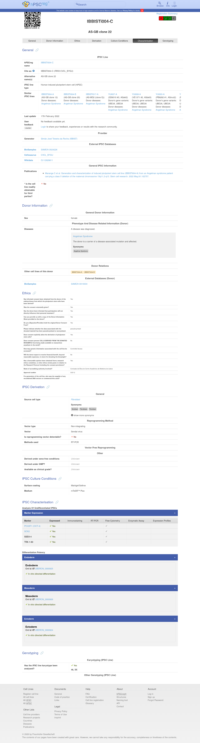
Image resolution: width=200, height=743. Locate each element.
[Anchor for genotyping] (41, 653)
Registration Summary (166, 13)
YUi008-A (136, 94)
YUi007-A (112, 94)
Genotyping (168, 40)
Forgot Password (155, 700)
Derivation (96, 40)
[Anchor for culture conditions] (59, 478)
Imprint (57, 717)
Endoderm (29, 557)
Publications (28, 726)
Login (174, 5)
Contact (120, 706)
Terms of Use (60, 714)
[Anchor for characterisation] (56, 502)
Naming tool (122, 700)
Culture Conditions (119, 40)
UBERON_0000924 (44, 629)
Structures (121, 696)
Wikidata (28, 160)
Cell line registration (95, 700)
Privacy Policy (128, 10)
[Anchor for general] (36, 50)
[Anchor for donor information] (50, 205)
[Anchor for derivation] (47, 387)
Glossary (90, 703)
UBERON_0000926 (44, 599)
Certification (91, 696)
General (32, 40)
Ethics (77, 40)
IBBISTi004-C (47, 62)
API (118, 703)
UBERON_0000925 (44, 568)
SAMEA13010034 (79, 283)
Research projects (31, 717)
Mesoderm (29, 587)
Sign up (151, 696)
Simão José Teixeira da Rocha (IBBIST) (59, 138)
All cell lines (28, 696)
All (27, 700)
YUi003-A (160, 94)
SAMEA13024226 (49, 149)
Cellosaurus (30, 154)
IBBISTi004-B (70, 94)
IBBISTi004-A (47, 94)
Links (56, 700)
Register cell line (30, 693)
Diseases (27, 723)
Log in (150, 693)
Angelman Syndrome (51, 103)
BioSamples (30, 149)
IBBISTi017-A (92, 94)
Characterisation (145, 40)
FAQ (88, 693)
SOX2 (27, 531)
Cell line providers (31, 714)
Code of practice (62, 696)
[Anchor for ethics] (34, 293)
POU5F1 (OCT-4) (32, 525)
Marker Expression (33, 512)
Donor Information (54, 40)
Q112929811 (47, 160)
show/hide (28, 128)
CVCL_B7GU (47, 154)
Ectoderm (29, 618)
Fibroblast (75, 399)
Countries (27, 720)
